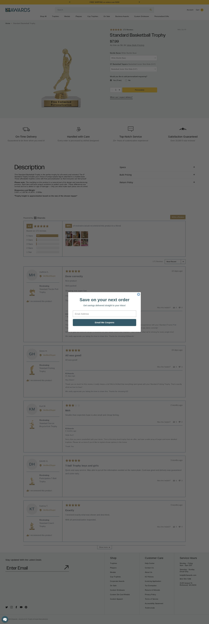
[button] (5, 619)
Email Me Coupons (104, 322)
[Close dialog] (138, 294)
